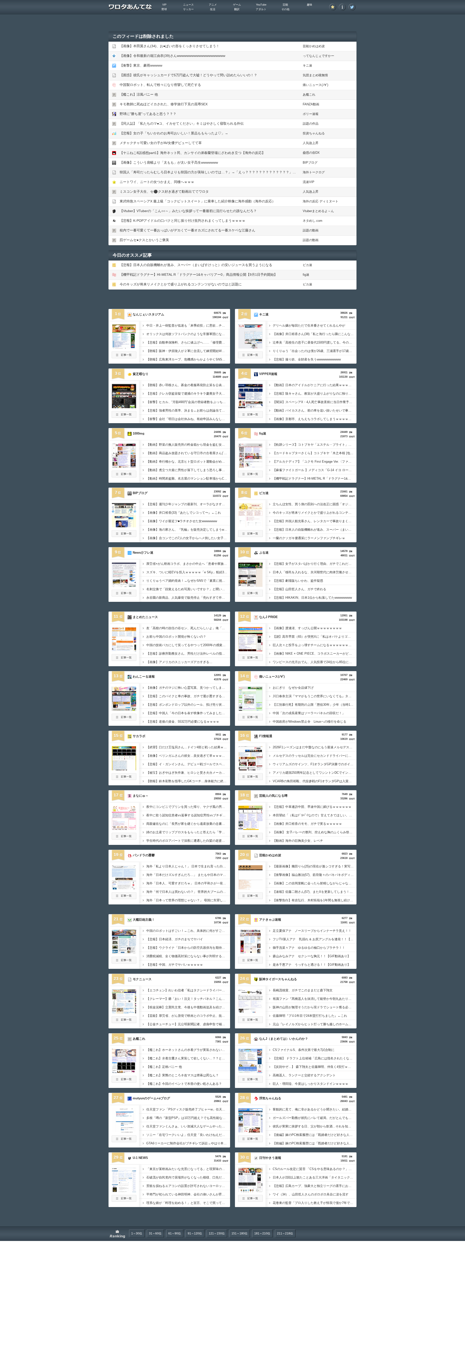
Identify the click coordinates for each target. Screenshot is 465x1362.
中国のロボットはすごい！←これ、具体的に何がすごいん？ (188, 931)
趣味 (309, 4)
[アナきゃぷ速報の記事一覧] (250, 962)
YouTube (261, 4)
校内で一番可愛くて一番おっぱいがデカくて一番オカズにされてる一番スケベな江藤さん (187, 230)
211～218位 (285, 1233)
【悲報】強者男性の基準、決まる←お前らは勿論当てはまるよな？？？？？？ (188, 410)
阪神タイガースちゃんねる (278, 979)
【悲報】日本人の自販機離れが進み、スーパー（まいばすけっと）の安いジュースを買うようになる (196, 265)
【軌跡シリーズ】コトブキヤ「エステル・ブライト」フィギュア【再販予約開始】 (314, 444)
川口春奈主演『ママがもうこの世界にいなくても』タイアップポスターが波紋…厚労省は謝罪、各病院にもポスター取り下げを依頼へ (314, 696)
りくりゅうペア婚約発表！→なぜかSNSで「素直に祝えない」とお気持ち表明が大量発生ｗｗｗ (188, 580)
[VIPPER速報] (250, 406)
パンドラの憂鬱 (144, 855)
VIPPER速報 (268, 373)
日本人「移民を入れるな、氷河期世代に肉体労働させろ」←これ (314, 572)
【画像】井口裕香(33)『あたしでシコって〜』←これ (183, 512)
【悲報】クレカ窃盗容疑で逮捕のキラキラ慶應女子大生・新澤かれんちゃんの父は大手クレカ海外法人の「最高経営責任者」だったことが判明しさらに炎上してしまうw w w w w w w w (188, 393)
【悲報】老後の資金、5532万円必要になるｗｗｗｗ (182, 721)
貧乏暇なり (140, 373)
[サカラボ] (124, 769)
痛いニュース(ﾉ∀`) (315, 85)
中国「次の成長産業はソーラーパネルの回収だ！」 (309, 713)
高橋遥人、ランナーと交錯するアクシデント (304, 1075)
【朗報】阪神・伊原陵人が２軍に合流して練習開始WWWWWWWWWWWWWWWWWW (188, 351)
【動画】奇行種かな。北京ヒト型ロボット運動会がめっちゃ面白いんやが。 (188, 461)
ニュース (188, 4)
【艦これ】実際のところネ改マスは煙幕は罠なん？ (182, 1075)
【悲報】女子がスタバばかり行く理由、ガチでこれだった (314, 564)
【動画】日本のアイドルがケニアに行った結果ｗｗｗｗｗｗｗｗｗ (314, 385)
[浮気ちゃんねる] (250, 1131)
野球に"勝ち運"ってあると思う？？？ (148, 114)
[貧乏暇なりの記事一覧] (124, 416)
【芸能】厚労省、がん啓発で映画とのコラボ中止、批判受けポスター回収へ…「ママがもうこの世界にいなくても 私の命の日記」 (188, 1016)
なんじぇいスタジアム (148, 314)
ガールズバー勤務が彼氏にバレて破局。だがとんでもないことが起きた (314, 1118)
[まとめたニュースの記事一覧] (124, 659)
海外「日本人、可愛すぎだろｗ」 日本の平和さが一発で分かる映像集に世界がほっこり (188, 883)
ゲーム (237, 4)
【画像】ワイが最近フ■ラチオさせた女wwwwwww (181, 521)
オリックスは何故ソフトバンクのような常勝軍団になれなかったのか (188, 334)
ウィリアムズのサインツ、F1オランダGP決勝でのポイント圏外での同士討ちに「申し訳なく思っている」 (314, 764)
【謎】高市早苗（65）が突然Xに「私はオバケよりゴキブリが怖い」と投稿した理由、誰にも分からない (314, 636)
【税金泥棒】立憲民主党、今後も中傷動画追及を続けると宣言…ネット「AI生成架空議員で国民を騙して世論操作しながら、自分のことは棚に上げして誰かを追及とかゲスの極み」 (188, 1007)
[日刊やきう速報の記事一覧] (250, 1200)
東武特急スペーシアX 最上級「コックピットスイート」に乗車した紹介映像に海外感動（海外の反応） (197, 201)
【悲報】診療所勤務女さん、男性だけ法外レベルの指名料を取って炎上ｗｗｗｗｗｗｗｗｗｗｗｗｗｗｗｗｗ (188, 653)
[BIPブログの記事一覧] (124, 535)
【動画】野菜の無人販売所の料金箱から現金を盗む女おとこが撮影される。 (188, 444)
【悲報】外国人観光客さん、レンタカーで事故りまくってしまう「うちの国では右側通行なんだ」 (314, 521)
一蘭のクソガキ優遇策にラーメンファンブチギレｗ (309, 538)
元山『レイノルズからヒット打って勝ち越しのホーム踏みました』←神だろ (314, 1024)
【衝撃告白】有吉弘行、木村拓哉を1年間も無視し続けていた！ (314, 900)
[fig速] (250, 466)
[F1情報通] (250, 769)
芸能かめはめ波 (314, 46)
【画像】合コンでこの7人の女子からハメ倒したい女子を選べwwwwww (188, 538)
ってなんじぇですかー (318, 56)
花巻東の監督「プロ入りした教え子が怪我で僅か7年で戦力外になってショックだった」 (314, 1203)
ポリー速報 (310, 114)
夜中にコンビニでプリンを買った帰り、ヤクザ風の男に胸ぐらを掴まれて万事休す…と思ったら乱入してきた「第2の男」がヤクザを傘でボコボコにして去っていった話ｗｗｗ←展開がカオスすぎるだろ (188, 807)
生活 (212, 9)
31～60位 (155, 1233)
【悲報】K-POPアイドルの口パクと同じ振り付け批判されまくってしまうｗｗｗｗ (182, 220)
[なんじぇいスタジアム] (124, 347)
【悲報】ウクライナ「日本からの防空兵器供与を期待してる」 (188, 947)
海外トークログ (314, 172)
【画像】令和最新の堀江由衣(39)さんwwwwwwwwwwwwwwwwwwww (172, 56)
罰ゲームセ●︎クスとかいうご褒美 (144, 240)
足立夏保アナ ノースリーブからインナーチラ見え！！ (312, 931)
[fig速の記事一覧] (250, 476)
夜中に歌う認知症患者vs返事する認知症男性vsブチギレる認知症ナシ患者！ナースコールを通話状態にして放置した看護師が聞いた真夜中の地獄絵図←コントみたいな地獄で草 (188, 815)
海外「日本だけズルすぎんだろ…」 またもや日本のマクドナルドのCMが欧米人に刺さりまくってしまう (188, 875)
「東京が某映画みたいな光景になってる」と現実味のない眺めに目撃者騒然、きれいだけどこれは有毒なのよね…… (188, 1169)
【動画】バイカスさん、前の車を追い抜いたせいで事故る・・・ (314, 410)
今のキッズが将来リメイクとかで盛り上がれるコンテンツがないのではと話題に (181, 284)
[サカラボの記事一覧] (124, 778)
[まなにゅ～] (124, 828)
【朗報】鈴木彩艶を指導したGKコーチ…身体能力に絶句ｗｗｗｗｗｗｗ (188, 781)
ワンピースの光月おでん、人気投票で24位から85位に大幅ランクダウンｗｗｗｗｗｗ (314, 662)
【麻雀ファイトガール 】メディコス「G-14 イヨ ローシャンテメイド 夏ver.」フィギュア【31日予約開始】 (314, 470)
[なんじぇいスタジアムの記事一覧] (124, 357)
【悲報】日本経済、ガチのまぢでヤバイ (174, 939)
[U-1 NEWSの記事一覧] (124, 1200)
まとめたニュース (145, 617)
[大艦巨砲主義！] (124, 952)
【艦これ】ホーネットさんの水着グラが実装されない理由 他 (188, 1050)
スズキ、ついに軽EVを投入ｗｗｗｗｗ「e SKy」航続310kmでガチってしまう (188, 572)
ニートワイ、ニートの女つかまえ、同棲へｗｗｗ (157, 182)
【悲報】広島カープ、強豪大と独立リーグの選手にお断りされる (314, 1186)
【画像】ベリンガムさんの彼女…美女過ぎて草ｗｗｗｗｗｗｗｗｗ (188, 756)
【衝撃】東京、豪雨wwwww (141, 65)
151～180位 (240, 1233)
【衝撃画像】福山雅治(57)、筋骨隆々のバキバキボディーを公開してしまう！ (314, 875)
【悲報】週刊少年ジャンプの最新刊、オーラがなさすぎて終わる (188, 504)
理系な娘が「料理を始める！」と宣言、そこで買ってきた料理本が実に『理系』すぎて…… (188, 1203)
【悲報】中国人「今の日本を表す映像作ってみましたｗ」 (187, 713)
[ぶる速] (250, 585)
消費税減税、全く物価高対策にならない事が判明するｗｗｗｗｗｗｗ (188, 956)
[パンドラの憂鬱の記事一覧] (124, 897)
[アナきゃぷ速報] (250, 952)
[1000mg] (124, 466)
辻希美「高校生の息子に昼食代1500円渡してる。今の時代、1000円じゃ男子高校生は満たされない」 (314, 342)
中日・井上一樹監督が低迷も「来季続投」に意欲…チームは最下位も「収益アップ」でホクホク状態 (188, 325)
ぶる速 (264, 552)
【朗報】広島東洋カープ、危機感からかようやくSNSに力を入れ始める (188, 359)
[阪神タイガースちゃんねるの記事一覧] (250, 1021)
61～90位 (174, 1233)
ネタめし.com (312, 220)
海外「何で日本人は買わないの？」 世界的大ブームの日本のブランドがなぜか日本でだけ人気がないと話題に (188, 892)
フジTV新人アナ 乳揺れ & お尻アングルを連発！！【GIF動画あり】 (314, 939)
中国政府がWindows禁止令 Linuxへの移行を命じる (309, 721)
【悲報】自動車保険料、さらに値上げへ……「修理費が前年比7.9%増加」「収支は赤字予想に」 (188, 342)
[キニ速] (250, 347)
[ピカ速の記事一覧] (250, 535)
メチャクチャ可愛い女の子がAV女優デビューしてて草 (161, 143)
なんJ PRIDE (268, 617)
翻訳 (237, 9)
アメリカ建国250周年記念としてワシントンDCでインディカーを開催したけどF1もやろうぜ (314, 772)
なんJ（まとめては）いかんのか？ (283, 1038)
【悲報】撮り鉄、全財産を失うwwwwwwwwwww (307, 359)
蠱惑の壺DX (311, 152)
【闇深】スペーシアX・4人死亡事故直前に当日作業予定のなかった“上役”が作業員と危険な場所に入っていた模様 (314, 402)
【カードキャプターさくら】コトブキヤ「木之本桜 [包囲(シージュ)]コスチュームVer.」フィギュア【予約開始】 (314, 453)
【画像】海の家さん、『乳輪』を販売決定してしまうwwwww (188, 529)
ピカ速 (307, 265)
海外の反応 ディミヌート (320, 201)
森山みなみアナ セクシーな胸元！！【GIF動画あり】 (311, 956)
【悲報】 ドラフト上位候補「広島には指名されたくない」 (314, 1058)
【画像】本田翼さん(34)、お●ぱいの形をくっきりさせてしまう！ (169, 46)
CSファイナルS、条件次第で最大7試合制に (303, 1050)
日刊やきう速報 (270, 1157)
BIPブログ (310, 162)
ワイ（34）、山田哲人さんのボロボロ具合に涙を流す (311, 1194)
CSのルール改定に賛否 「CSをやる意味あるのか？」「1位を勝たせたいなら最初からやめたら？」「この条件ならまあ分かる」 (314, 1169)
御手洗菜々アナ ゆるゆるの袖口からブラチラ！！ (309, 947)
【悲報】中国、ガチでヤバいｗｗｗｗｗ (174, 964)
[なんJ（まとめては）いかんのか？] (250, 1071)
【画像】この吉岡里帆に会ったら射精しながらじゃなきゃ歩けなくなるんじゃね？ (314, 883)
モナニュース (142, 979)
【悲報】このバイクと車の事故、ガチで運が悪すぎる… (185, 696)
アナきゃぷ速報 (270, 919)
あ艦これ (309, 94)
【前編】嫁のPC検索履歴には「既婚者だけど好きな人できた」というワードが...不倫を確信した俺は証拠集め (314, 1143)
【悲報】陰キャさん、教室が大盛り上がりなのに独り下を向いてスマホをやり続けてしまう (314, 393)
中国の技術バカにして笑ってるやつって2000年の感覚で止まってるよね (188, 645)
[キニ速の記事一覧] (250, 357)
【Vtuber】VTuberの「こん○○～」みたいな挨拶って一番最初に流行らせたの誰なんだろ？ (188, 211)
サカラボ (139, 736)
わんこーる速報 (144, 676)
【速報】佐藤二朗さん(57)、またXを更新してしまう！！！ (314, 892)
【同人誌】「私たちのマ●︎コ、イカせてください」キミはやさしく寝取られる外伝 (182, 123)
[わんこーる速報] (124, 709)
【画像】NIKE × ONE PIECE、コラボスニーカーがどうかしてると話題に (314, 653)
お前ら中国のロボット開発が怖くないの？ (176, 636)
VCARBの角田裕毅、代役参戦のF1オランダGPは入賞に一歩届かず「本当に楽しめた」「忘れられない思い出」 (314, 781)
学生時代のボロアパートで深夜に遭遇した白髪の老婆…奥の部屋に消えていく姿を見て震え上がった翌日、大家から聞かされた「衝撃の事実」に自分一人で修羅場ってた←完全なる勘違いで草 (188, 840)
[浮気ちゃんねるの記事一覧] (250, 1140)
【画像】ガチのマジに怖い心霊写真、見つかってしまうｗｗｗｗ (188, 687)
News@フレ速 (143, 552)
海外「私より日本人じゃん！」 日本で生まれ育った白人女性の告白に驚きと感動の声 (188, 866)
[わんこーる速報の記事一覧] (124, 719)
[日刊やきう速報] (250, 1190)
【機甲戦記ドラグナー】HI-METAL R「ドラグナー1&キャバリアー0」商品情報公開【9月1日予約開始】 (198, 274)
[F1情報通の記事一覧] (250, 778)
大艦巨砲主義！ (144, 919)
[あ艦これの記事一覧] (124, 1081)
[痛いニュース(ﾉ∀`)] (250, 709)
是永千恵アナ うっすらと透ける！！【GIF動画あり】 (311, 964)
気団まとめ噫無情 (315, 75)
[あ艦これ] (124, 1071)
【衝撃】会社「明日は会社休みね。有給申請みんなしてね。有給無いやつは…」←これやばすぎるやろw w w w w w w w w (188, 419)
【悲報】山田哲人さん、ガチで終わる (299, 589)
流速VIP (308, 182)
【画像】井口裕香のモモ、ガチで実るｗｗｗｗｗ (307, 824)
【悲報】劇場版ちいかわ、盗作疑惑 (298, 580)
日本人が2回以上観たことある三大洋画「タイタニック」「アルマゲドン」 (314, 1177)
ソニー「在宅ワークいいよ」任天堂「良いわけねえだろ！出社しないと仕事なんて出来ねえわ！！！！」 (188, 1135)
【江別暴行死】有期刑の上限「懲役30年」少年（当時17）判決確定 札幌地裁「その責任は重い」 (314, 704)
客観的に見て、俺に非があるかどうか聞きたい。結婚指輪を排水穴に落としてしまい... (314, 1109)
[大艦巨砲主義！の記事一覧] (124, 962)
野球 (164, 9)
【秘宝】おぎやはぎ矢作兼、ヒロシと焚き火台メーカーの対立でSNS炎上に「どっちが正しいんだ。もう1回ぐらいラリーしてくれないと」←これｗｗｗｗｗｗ (188, 772)
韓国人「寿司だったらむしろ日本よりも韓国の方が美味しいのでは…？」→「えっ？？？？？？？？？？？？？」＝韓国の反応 (216, 172)
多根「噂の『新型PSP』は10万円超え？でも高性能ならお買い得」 (188, 1118)
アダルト (261, 9)
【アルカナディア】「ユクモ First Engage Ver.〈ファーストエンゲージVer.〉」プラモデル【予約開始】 (314, 461)
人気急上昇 (310, 143)
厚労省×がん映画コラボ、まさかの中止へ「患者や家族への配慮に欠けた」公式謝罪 (188, 564)
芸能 (285, 4)
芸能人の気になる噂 (273, 795)
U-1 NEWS (140, 1157)
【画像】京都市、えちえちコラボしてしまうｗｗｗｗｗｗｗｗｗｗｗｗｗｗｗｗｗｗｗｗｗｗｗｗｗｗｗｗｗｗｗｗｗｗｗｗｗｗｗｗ (314, 419)
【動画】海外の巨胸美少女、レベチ (298, 840)
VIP (164, 4)
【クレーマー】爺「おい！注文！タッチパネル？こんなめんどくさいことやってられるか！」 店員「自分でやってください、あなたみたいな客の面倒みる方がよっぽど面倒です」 (188, 999)
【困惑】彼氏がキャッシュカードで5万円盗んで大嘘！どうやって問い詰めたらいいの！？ (188, 75)
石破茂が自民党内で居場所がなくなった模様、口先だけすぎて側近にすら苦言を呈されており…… (188, 1177)
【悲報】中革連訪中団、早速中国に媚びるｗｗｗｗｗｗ (312, 807)
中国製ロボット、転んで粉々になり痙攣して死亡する (160, 85)
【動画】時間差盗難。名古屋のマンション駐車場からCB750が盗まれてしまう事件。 (188, 478)
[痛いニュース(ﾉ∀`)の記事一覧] (250, 719)
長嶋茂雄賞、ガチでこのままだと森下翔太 (303, 990)
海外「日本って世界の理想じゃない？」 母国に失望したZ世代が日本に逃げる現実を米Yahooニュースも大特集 (188, 900)
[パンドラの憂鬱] (124, 888)
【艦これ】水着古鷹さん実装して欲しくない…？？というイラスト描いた (188, 1058)
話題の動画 (310, 230)
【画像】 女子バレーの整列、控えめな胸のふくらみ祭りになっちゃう (314, 832)
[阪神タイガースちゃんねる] (250, 1012)
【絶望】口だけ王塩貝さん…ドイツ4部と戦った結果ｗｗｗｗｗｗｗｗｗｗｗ (188, 747)
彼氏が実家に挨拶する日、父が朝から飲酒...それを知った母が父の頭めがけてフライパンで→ (314, 1126)
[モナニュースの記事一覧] (124, 1021)
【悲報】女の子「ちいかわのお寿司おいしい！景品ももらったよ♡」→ (174, 133)
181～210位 (262, 1233)
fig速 (306, 274)
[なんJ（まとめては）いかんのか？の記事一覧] (250, 1081)
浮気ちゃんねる (270, 1098)
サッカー (188, 9)
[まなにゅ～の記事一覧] (124, 838)
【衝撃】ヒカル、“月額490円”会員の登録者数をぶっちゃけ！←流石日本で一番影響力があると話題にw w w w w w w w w (188, 402)
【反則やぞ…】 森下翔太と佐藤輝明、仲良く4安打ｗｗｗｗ (314, 1067)
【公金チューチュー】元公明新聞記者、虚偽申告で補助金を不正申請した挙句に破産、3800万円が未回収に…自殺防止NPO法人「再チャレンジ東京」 (188, 1024)
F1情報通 (265, 736)
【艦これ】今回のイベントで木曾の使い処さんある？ (184, 1084)
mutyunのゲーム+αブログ (151, 1098)
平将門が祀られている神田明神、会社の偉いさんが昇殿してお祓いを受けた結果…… (188, 1194)
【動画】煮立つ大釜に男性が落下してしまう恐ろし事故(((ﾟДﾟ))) (188, 470)
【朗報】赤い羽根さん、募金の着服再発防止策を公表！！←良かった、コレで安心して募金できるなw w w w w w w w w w (188, 385)
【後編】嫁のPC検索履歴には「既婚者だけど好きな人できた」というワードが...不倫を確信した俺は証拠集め (314, 1135)
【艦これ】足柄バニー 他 (164, 1067)
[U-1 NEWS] (124, 1190)
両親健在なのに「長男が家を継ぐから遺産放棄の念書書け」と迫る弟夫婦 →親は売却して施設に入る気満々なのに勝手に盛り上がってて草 (188, 824)
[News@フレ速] (124, 585)
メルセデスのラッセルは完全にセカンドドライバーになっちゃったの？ (314, 756)
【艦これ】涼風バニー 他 (139, 94)
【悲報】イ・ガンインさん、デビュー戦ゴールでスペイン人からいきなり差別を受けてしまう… (188, 764)
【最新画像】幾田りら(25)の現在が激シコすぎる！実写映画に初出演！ (314, 866)
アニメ (213, 4)
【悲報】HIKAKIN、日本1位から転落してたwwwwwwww (312, 597)
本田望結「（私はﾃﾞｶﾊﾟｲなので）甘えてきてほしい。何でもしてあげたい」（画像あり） (314, 815)
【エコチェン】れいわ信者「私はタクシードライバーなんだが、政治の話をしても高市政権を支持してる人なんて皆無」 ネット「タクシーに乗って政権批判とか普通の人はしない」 (188, 990)
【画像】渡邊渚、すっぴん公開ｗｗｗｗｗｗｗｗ (307, 628)
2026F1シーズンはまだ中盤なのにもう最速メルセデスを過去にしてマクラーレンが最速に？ (314, 747)
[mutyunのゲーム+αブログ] (124, 1131)
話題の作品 (310, 123)
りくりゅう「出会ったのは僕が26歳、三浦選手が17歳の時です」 (314, 351)
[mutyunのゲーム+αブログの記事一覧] (124, 1140)
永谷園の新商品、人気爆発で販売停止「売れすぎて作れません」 (188, 597)
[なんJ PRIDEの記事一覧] (250, 659)
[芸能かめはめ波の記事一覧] (250, 897)
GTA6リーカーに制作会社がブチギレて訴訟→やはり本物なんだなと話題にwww (188, 1143)
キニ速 (307, 65)
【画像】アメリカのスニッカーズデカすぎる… (179, 662)
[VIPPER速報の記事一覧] (250, 416)
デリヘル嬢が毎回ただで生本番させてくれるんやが (309, 325)
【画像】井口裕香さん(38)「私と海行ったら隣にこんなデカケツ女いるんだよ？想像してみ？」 (314, 334)
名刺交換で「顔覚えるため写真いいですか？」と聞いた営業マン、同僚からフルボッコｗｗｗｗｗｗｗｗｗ (188, 589)
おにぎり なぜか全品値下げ (293, 687)
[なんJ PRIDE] (250, 649)
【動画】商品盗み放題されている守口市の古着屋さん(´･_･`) (188, 453)
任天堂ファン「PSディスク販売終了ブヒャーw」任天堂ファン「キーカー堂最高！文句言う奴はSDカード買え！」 (188, 1109)
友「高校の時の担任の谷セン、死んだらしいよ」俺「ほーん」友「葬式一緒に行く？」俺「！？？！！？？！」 (188, 628)
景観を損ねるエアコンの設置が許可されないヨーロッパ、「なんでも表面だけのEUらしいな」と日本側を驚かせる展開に (188, 1186)
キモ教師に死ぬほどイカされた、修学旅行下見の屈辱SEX (164, 104)
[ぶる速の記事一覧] (250, 595)
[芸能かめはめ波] (250, 888)
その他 (285, 9)
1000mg (138, 433)
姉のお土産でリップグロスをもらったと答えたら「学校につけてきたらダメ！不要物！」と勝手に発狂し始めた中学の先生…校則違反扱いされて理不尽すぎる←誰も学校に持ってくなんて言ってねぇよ (188, 832)
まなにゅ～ (140, 795)
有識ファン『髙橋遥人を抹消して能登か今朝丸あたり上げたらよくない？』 (314, 999)
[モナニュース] (124, 1012)
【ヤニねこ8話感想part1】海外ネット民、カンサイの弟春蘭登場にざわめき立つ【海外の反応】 (192, 153)
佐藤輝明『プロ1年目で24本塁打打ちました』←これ (310, 1016)
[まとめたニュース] (124, 649)
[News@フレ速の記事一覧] (124, 595)
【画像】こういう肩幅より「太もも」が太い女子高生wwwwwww (169, 162)
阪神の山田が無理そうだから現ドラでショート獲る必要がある (314, 1007)
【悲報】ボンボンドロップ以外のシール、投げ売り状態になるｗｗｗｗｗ (188, 704)
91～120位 (195, 1233)
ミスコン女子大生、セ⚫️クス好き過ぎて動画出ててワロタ (164, 191)
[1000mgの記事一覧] (124, 476)
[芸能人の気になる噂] (250, 828)
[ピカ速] (250, 526)
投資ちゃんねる (314, 133)
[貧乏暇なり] (124, 406)
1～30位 (136, 1233)
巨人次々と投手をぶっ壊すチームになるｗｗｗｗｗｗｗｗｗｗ (314, 645)
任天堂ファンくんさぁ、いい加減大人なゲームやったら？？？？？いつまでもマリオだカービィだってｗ (188, 1126)
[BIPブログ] (124, 526)
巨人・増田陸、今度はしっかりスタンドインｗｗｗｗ (310, 1084)
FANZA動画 (311, 104)
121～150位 (217, 1233)
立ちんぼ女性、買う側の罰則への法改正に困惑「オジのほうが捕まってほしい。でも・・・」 (314, 504)
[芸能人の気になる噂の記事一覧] (250, 838)
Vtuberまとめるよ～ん (318, 211)
